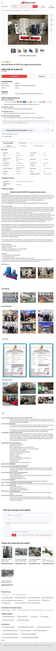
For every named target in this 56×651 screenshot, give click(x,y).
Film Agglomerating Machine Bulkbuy (30, 637)
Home (2, 10)
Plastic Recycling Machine (8, 616)
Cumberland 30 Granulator (23, 620)
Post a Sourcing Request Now (43, 535)
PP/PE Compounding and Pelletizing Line (21, 603)
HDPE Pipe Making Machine (21, 597)
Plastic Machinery (26, 10)
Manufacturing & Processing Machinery (13, 10)
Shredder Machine (45, 600)
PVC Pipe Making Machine (7, 597)
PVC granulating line (6, 603)
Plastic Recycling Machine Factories (26, 627)
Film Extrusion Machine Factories (10, 630)
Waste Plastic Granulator (8, 620)
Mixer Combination (19, 600)
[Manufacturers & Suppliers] (28, 2)
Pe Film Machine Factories (8, 627)
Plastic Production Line (22, 616)
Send (14, 535)
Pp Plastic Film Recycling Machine (28, 634)
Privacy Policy (49, 645)
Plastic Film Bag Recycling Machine (10, 637)
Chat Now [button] (42, 76)
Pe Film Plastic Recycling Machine (10, 634)
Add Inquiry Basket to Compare (28, 55)
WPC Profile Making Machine (7, 600)
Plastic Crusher (34, 616)
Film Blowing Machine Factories (44, 627)
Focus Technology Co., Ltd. (18, 645)
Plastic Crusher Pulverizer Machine (36, 600)
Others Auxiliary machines (34, 603)
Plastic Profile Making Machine (48, 597)
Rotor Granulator (44, 616)
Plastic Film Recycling (25, 630)
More (2, 640)
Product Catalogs (22, 594)
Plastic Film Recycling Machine (40, 630)
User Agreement (36, 645)
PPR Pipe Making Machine (34, 597)
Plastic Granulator (34, 10)
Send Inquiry (14, 76)
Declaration (43, 645)
